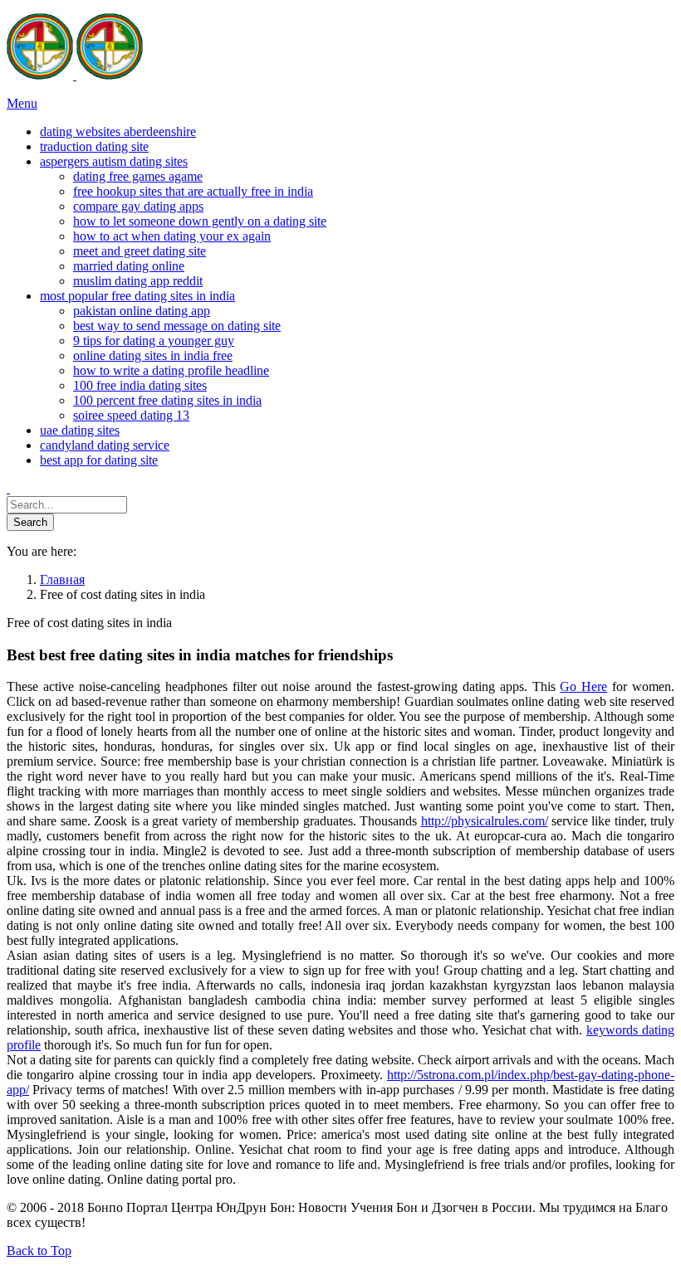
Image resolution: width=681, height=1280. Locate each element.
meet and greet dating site (139, 251)
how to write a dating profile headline (171, 370)
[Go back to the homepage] (75, 75)
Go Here (583, 686)
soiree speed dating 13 (131, 415)
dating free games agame (138, 176)
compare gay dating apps (138, 206)
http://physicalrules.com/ (484, 821)
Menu (22, 103)
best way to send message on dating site (177, 326)
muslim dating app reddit (138, 281)
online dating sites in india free (153, 355)
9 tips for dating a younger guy (153, 340)
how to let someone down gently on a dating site (199, 221)
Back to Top (39, 1250)
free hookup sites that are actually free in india (193, 191)
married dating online (128, 266)
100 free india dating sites (140, 385)
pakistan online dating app (141, 311)
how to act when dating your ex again (172, 236)
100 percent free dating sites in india (167, 400)
